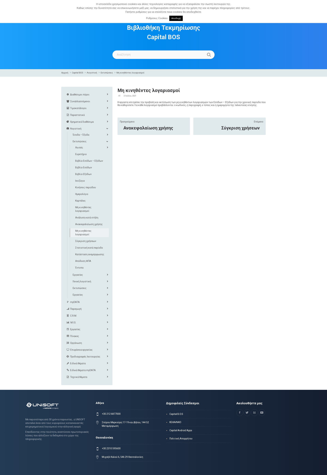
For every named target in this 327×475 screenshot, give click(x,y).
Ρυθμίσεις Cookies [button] (157, 18)
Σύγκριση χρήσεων (240, 128)
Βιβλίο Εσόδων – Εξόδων (89, 160)
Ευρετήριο (81, 154)
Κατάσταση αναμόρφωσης (89, 254)
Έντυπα (79, 267)
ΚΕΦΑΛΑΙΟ (175, 422)
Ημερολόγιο (81, 194)
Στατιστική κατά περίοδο (89, 247)
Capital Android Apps (180, 430)
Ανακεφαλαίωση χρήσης (148, 128)
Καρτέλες (80, 200)
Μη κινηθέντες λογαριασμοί (130, 72)
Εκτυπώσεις (107, 72)
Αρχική (64, 72)
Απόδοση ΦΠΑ (83, 261)
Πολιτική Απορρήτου (180, 438)
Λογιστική (92, 72)
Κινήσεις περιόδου (85, 187)
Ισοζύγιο (80, 180)
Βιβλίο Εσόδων (83, 167)
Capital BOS (77, 72)
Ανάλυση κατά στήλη (86, 217)
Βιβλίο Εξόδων (83, 174)
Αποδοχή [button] (176, 18)
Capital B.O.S (176, 414)
